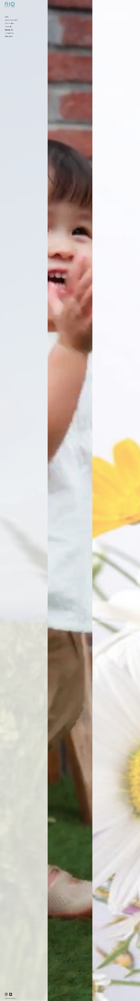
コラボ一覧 (8, 26)
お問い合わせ (9, 36)
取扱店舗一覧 (9, 30)
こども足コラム (9, 33)
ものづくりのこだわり (11, 20)
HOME (7, 16)
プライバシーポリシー (10, 998)
